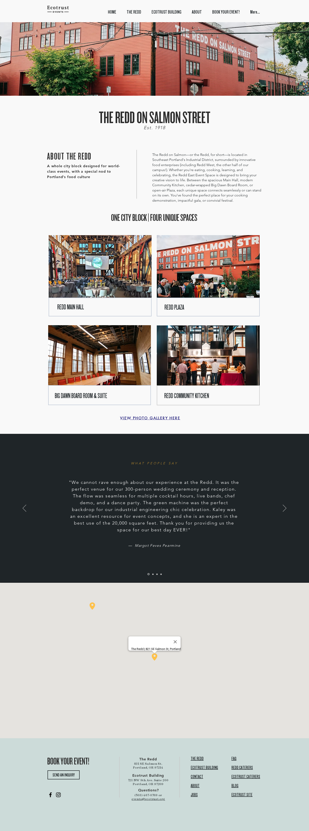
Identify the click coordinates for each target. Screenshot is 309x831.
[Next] (284, 508)
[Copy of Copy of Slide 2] (157, 574)
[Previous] (24, 508)
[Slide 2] (148, 574)
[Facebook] (50, 795)
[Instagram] (58, 795)
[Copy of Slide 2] (153, 574)
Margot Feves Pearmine (158, 545)
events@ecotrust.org (148, 799)
